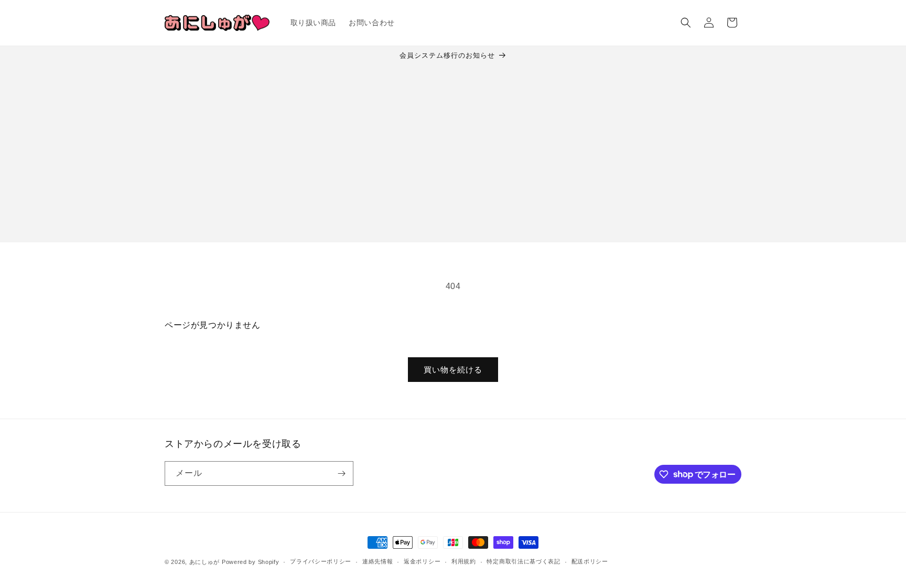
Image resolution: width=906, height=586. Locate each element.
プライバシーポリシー (320, 561)
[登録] (341, 473)
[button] (685, 22)
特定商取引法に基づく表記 (523, 561)
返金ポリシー (422, 561)
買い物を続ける (453, 369)
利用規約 (463, 561)
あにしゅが (204, 562)
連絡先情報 (377, 561)
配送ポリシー (589, 561)
